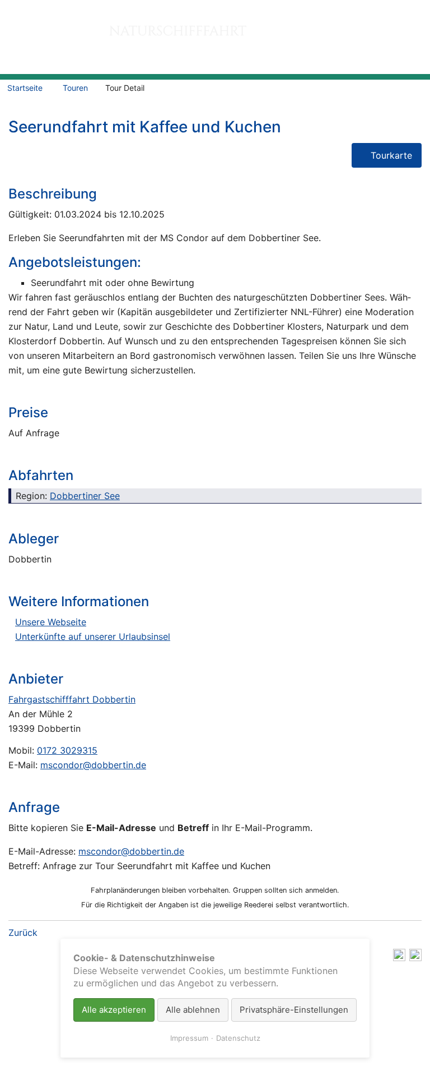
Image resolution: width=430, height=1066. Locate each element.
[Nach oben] (415, 957)
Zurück (23, 932)
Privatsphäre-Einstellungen (294, 1009)
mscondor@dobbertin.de (93, 764)
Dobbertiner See (85, 495)
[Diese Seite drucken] (399, 957)
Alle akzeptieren (114, 1009)
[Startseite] (167, 37)
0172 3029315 (67, 750)
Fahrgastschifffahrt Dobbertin (71, 699)
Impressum (189, 1037)
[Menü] (414, 47)
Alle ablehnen (193, 1009)
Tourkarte (391, 155)
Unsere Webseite (50, 621)
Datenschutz (238, 1037)
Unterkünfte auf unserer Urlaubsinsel (92, 636)
